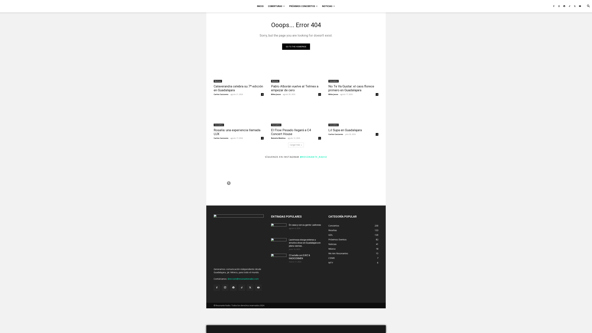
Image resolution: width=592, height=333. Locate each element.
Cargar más (295, 145)
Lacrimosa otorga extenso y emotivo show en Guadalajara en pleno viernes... (305, 242)
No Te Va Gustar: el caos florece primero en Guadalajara (351, 88)
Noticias (327, 6)
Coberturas (275, 6)
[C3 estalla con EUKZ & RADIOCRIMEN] (278, 259)
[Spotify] (564, 6)
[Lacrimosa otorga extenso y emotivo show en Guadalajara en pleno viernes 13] (278, 243)
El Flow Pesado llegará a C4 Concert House (291, 132)
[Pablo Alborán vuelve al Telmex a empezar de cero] (296, 70)
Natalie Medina (278, 138)
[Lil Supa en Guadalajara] (353, 113)
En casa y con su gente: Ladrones (305, 225)
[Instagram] (559, 6)
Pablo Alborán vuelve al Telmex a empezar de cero (294, 88)
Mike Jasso (276, 94)
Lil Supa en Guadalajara (345, 130)
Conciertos (333, 81)
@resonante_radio (313, 156)
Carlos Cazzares (221, 94)
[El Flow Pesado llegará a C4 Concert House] (296, 113)
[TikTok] (569, 6)
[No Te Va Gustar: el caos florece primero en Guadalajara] (353, 70)
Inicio (260, 6)
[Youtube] (580, 6)
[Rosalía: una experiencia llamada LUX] (239, 113)
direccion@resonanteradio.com (243, 278)
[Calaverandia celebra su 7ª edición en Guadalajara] (239, 70)
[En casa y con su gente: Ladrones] (278, 228)
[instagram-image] (228, 183)
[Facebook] (553, 6)
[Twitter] (574, 6)
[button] (588, 6)
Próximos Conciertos (302, 6)
